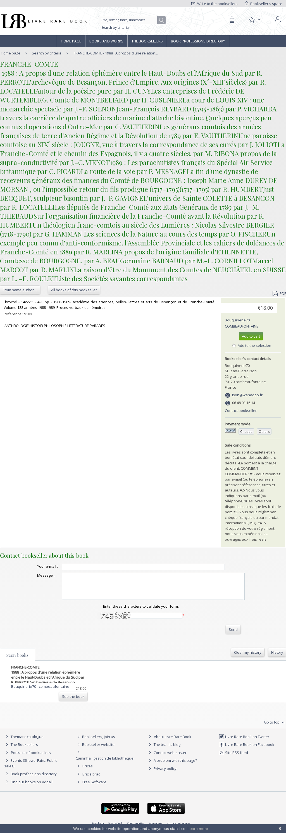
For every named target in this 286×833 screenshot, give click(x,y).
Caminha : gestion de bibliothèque (105, 758)
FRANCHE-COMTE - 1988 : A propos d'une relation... (116, 53)
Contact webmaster (170, 752)
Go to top (272, 722)
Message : (45, 575)
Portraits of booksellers (31, 752)
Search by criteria (115, 27)
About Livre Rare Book (172, 736)
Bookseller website (98, 744)
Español (115, 823)
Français (156, 823)
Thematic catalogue (27, 736)
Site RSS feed (236, 752)
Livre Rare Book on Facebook (249, 744)
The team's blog (166, 744)
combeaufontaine (241, 326)
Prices (87, 765)
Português (135, 823)
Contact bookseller (241, 410)
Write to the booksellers (217, 3)
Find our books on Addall (31, 781)
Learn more (197, 828)
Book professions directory (198, 41)
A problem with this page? (175, 760)
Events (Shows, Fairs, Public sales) (30, 763)
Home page (71, 41)
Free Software (94, 781)
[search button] (162, 20)
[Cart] (232, 20)
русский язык (179, 823)
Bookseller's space (265, 3)
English (98, 823)
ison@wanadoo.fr (247, 394)
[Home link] (43, 21)
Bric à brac (91, 774)
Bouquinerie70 (237, 320)
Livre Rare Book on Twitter (246, 736)
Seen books (17, 655)
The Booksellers (147, 41)
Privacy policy (165, 768)
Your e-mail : (47, 566)
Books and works (106, 41)
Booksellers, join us (98, 736)
